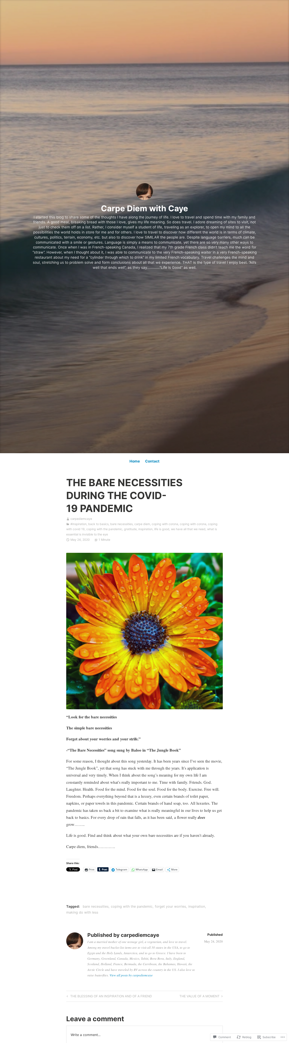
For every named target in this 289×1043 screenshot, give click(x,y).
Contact (152, 461)
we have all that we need (188, 529)
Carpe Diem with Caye (144, 208)
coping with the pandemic (104, 529)
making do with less (82, 912)
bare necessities (121, 524)
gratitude (130, 529)
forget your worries (170, 906)
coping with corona (165, 524)
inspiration (145, 529)
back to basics (98, 524)
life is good (161, 529)
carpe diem (142, 524)
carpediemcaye (81, 518)
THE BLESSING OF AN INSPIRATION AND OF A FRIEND (109, 997)
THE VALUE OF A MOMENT (199, 997)
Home (134, 461)
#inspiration (78, 524)
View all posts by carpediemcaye (131, 975)
